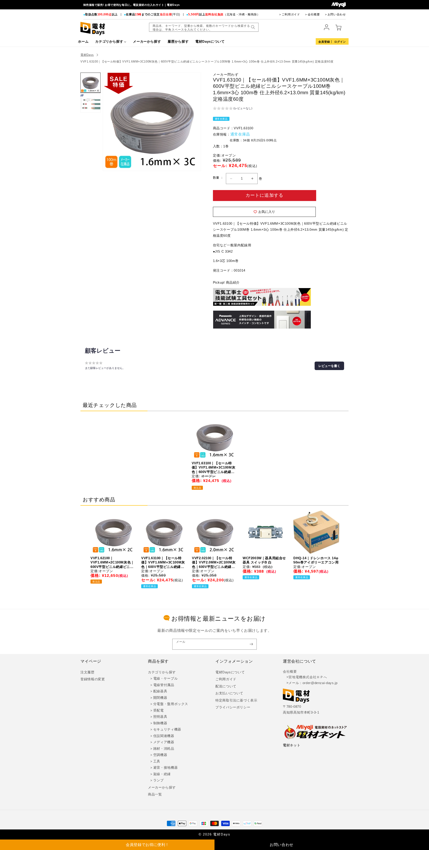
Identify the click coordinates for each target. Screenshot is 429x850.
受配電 (158, 710)
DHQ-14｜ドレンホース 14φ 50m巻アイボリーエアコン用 (316, 560)
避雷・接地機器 (165, 767)
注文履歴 (87, 672)
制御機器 (160, 723)
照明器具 (160, 716)
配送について (225, 686)
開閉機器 (160, 697)
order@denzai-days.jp (320, 683)
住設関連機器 (163, 736)
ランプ (158, 780)
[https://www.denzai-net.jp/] (316, 732)
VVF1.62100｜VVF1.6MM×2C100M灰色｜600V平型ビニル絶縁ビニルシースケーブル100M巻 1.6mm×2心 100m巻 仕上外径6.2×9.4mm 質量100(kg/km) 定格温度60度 (112, 562)
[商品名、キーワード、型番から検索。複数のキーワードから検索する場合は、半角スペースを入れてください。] (253, 27)
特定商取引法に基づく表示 (236, 700)
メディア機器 (163, 742)
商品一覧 (155, 794)
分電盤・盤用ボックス (170, 704)
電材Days (87, 55)
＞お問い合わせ (335, 14)
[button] (232, 109)
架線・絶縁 (162, 774)
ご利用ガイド (225, 679)
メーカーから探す (162, 787)
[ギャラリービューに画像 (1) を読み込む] (90, 83)
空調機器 (160, 755)
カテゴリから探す (162, 672)
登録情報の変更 (92, 679)
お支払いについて (229, 693)
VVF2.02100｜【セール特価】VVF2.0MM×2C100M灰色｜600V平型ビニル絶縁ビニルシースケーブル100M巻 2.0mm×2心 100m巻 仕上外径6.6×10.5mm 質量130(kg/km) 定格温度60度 (214, 562)
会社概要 (290, 671)
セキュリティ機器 (167, 729)
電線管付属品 (163, 685)
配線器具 (160, 691)
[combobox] (203, 27)
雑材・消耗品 (163, 748)
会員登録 (324, 41)
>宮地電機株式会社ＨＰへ (305, 677)
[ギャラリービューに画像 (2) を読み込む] (90, 103)
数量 (216, 177)
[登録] (251, 644)
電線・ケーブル (165, 678)
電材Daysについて (230, 672)
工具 (156, 761)
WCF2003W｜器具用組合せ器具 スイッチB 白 (264, 560)
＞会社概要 (312, 14)
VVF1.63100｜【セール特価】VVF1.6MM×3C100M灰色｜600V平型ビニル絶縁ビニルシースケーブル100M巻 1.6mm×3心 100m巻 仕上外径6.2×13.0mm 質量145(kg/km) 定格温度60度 (206, 61)
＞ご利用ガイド (289, 14)
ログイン (340, 41)
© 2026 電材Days (214, 834)
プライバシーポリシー (232, 707)
